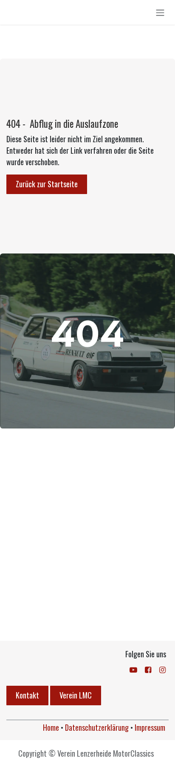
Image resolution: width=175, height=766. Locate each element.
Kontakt (27, 695)
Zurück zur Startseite (47, 183)
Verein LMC (75, 695)
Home (51, 727)
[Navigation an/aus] (160, 12)
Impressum (150, 727)
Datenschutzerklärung (97, 727)
